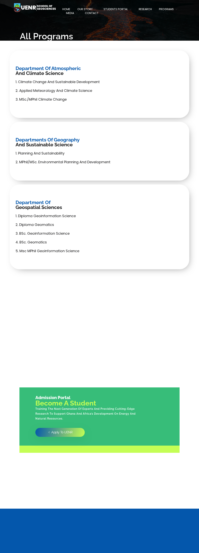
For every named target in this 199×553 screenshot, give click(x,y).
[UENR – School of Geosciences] (34, 7)
